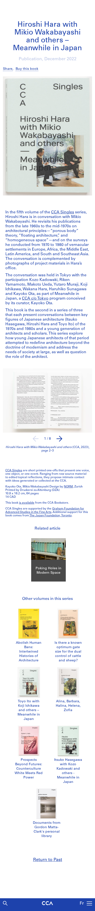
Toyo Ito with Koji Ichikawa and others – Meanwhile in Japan (29, 710)
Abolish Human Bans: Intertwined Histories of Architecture (28, 651)
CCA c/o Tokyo (35, 299)
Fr (82, 903)
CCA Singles (62, 212)
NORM (68, 486)
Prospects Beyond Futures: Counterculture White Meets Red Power (29, 768)
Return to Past (47, 860)
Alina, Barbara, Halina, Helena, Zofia (68, 706)
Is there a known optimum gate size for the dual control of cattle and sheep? (68, 651)
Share (7, 69)
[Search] (5, 903)
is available (26, 502)
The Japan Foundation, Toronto (50, 515)
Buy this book (27, 69)
